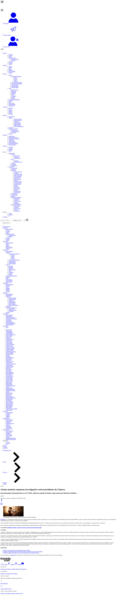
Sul (6, 444)
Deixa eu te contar (18, 175)
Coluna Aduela (9, 343)
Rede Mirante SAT (18, 162)
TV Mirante (14, 573)
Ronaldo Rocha (12, 302)
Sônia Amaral (9, 407)
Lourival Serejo (9, 377)
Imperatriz (13, 93)
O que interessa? (17, 184)
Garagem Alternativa (10, 317)
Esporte (4, 73)
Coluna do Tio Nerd (10, 348)
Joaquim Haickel (9, 372)
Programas (16, 157)
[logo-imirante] (58, 6)
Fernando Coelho (9, 361)
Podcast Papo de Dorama (11, 318)
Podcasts (5, 135)
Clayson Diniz (9, 341)
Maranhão (13, 92)
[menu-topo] (2, 2)
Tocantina (8, 443)
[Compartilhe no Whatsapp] (2, 504)
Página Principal (6, 226)
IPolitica (5, 115)
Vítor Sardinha (9, 410)
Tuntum (13, 98)
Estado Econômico (10, 357)
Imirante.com (13, 555)
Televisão (8, 231)
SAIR (2, 49)
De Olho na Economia (11, 351)
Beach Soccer (9, 279)
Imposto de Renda (12, 310)
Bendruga (16, 173)
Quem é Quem (17, 158)
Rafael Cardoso (12, 301)
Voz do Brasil (17, 192)
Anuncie (16, 202)
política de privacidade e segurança (8, 593)
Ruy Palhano (9, 400)
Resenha (16, 190)
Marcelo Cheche (9, 380)
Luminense (13, 96)
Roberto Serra (9, 394)
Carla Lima (11, 300)
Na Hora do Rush (18, 181)
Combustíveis (11, 308)
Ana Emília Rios (9, 332)
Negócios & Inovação (10, 385)
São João (8, 237)
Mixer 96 (16, 180)
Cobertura (16, 160)
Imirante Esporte (4, 569)
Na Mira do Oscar (10, 322)
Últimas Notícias (12, 235)
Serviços (5, 146)
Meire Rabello (9, 383)
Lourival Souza (9, 378)
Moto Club (13, 91)
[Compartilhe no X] (1, 502)
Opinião (7, 386)
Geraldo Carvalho (10, 366)
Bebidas (7, 289)
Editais (7, 417)
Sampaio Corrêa (14, 89)
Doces (7, 286)
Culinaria (5, 106)
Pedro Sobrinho (12, 304)
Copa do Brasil (12, 261)
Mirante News (4, 573)
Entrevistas (8, 306)
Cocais (7, 441)
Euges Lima (8, 360)
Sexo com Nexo (9, 402)
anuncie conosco (19, 593)
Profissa (7, 391)
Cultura (7, 240)
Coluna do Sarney (12, 297)
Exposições (11, 311)
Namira (4, 53)
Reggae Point (17, 187)
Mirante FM (9, 573)
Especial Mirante (17, 176)
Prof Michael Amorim (10, 390)
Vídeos (20, 569)
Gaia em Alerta (9, 365)
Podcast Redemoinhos (10, 323)
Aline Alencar (9, 329)
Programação (17, 203)
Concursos (8, 413)
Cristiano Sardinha (10, 349)
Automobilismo (9, 280)
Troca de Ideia (9, 321)
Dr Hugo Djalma (9, 354)
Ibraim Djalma (9, 369)
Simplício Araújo (9, 403)
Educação (8, 246)
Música (7, 232)
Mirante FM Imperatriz (11, 438)
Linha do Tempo (17, 179)
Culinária (13, 569)
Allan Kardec (9, 331)
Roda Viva (8, 395)
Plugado (16, 185)
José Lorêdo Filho (10, 373)
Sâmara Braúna (9, 405)
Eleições (8, 312)
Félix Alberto (9, 362)
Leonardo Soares (9, 376)
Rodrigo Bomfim (12, 299)
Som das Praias (17, 191)
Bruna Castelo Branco (13, 305)
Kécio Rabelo (9, 374)
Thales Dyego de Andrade (11, 408)
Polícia (7, 243)
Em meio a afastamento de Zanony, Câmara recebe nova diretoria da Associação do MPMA (22, 551)
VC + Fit (8, 291)
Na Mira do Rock (18, 182)
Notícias (5, 65)
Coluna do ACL (9, 345)
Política (4, 483)
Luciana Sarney (9, 379)
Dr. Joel (7, 355)
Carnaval (11, 63)
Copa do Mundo (12, 262)
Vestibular (8, 416)
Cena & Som (9, 340)
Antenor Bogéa (9, 335)
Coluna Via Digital (10, 344)
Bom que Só (8, 337)
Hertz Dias (8, 368)
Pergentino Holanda (10, 389)
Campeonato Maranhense (11, 275)
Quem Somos (17, 155)
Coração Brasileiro (18, 174)
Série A (15, 77)
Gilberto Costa (9, 367)
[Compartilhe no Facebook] (2, 500)
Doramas (11, 236)
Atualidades (8, 320)
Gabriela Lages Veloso (11, 363)
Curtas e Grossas (9, 350)
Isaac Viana (8, 371)
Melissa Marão (9, 384)
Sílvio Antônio (9, 406)
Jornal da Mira (17, 177)
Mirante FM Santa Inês (11, 439)
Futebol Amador (12, 263)
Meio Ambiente (9, 247)
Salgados (8, 288)
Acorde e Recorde (18, 171)
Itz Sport (13, 97)
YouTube (5, 217)
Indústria (8, 248)
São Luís (5, 472)
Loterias (7, 414)
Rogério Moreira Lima (11, 397)
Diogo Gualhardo (9, 352)
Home (4, 461)
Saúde (7, 245)
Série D (15, 81)
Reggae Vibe (17, 188)
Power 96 (16, 186)
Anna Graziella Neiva (10, 334)
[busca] (2, 10)
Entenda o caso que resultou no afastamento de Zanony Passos (16, 550)
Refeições (8, 285)
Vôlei (7, 278)
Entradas (8, 290)
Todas (7, 327)
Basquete (8, 277)
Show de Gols (9, 281)
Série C (15, 80)
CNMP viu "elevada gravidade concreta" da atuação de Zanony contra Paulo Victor (21, 552)
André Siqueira (9, 333)
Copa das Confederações (14, 260)
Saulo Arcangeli (9, 401)
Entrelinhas (8, 356)
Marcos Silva (9, 382)
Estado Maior (9, 295)
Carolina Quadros (10, 339)
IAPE (12, 94)
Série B (15, 78)
